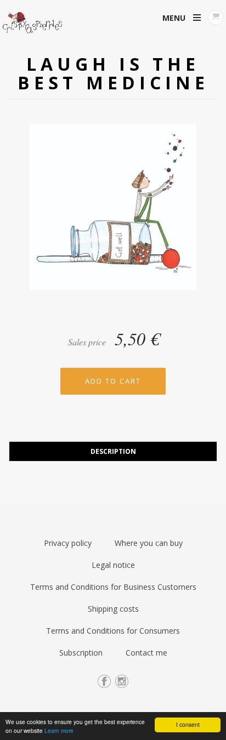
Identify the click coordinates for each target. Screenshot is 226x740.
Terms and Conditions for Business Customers (113, 587)
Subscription (81, 652)
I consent (188, 724)
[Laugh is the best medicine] (113, 210)
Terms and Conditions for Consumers (113, 630)
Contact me (146, 652)
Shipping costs (113, 609)
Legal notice (113, 565)
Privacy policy (68, 543)
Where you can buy (149, 543)
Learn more (59, 730)
